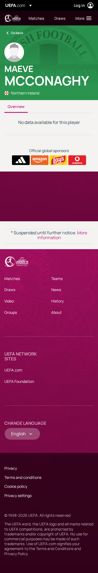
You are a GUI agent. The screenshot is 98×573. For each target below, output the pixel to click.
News (56, 289)
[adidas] (21, 160)
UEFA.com (13, 370)
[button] (82, 18)
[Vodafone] (77, 160)
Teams (57, 278)
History (57, 301)
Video (9, 301)
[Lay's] (58, 160)
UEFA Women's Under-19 (12, 18)
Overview (16, 106)
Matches (12, 278)
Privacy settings (18, 495)
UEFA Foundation (19, 381)
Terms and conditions (22, 477)
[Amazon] (39, 160)
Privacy (10, 468)
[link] (36, 18)
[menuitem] (37, 18)
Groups (10, 312)
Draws (9, 289)
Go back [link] (17, 33)
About (56, 312)
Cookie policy (15, 486)
